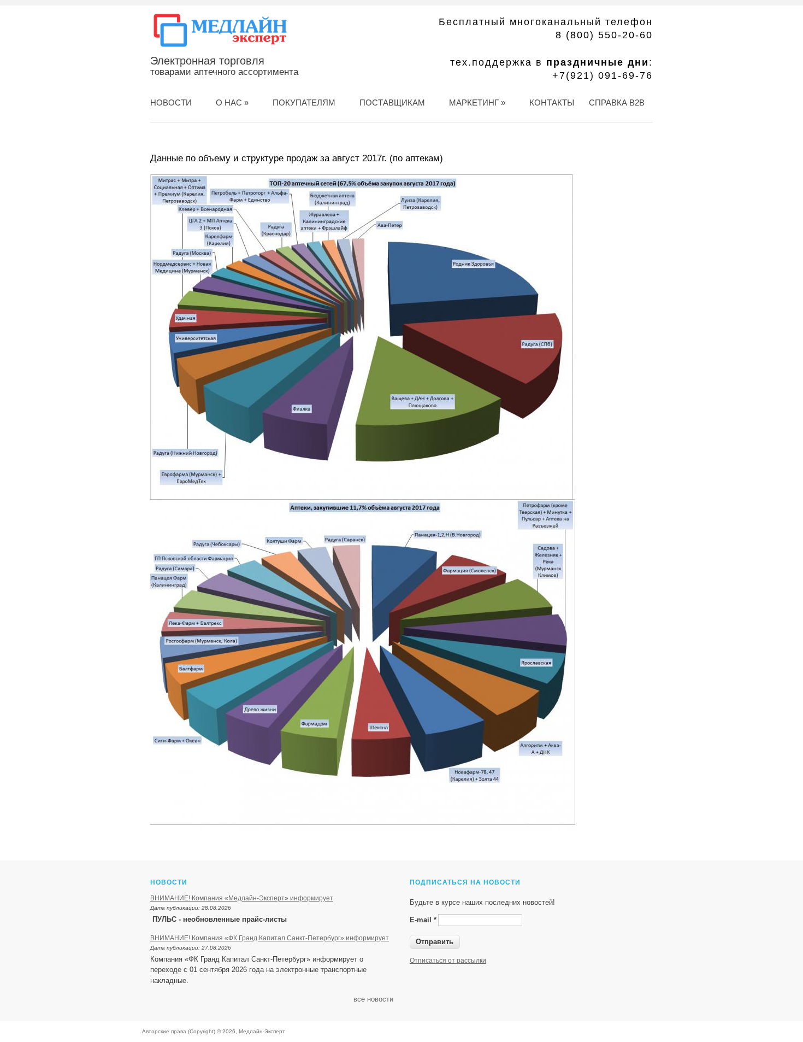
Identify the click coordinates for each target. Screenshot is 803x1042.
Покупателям (304, 102)
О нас (232, 102)
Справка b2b (617, 102)
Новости (171, 102)
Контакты (551, 102)
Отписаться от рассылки (448, 960)
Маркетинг (477, 102)
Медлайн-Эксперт (262, 1031)
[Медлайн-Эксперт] (220, 47)
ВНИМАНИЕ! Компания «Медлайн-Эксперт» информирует (241, 898)
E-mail (423, 920)
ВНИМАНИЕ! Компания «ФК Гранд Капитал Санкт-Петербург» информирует (269, 938)
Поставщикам (392, 102)
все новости (373, 999)
